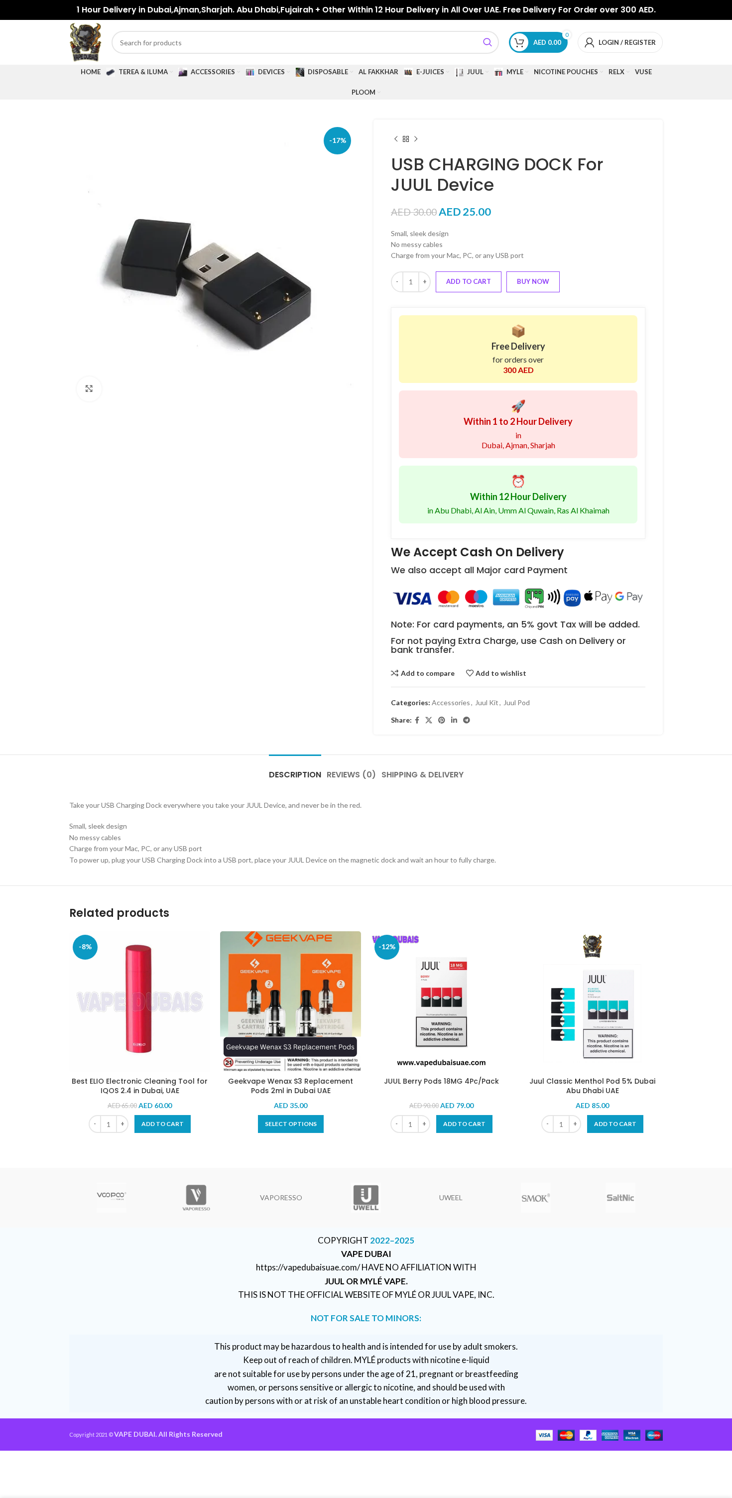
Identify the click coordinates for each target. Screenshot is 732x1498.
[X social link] (428, 720)
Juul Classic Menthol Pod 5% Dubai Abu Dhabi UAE (592, 1086)
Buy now (533, 281)
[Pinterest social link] (441, 720)
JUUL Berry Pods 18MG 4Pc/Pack (441, 1081)
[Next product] (416, 139)
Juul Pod (516, 702)
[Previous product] (396, 139)
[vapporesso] (196, 1198)
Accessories (451, 702)
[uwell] (366, 1198)
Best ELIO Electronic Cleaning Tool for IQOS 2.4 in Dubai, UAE (140, 1086)
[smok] (535, 1198)
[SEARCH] (487, 42)
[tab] (295, 769)
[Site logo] (85, 41)
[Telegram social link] (466, 720)
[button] (162, 1124)
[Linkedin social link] (454, 720)
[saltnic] (620, 1198)
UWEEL (451, 1197)
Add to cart (468, 281)
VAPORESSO (281, 1197)
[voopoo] (111, 1198)
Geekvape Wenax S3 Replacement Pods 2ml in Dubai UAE (290, 1086)
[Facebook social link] (417, 720)
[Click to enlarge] (89, 388)
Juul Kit (486, 702)
